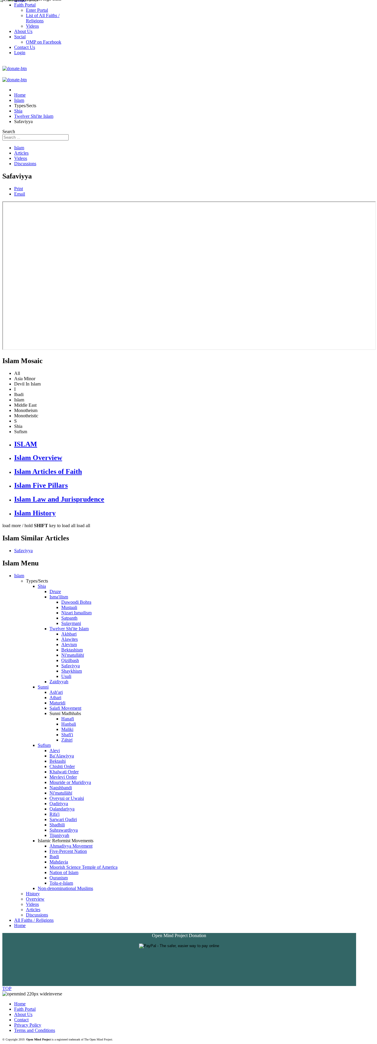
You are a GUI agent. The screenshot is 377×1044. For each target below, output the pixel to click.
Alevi (54, 750)
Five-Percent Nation (68, 851)
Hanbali (68, 724)
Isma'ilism (58, 596)
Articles (21, 152)
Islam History (35, 513)
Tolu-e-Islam (61, 883)
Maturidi (57, 702)
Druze (55, 591)
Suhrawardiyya (63, 830)
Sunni (43, 686)
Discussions (25, 163)
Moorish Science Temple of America (83, 867)
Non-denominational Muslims (65, 888)
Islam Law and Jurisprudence (59, 499)
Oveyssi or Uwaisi (66, 798)
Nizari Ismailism (76, 612)
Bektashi (57, 761)
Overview (35, 898)
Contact (21, 1019)
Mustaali (69, 607)
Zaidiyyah (58, 681)
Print (18, 188)
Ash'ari (56, 692)
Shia (42, 586)
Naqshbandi (60, 787)
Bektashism (72, 649)
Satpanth (69, 618)
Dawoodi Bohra (76, 602)
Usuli (66, 676)
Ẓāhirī (66, 739)
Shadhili (57, 824)
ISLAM (25, 444)
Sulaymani (71, 623)
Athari (55, 697)
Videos (20, 158)
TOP (6, 988)
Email (19, 193)
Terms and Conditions (34, 1030)
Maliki (67, 729)
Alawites (69, 639)
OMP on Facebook (43, 41)
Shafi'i (67, 734)
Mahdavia (58, 861)
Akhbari (69, 633)
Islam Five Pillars (41, 485)
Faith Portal (25, 1009)
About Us (23, 1014)
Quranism (58, 877)
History (33, 893)
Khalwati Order (64, 771)
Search (8, 131)
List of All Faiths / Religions (42, 18)
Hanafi (67, 718)
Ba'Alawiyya (61, 755)
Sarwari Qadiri (63, 819)
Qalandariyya (62, 808)
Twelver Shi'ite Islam (69, 628)
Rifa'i (54, 814)
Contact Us (24, 47)
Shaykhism (71, 671)
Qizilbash (70, 660)
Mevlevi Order (63, 777)
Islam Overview (38, 457)
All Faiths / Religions (34, 920)
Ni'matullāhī (72, 655)
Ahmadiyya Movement (70, 845)
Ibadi (54, 856)
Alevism (69, 644)
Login (19, 52)
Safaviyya (23, 550)
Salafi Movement (65, 708)
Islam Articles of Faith (48, 471)
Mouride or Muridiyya (70, 782)
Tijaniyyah (59, 835)
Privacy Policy (27, 1025)
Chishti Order (62, 766)
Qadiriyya (58, 803)
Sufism (44, 745)
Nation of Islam (63, 872)
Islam (19, 147)
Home (20, 925)
